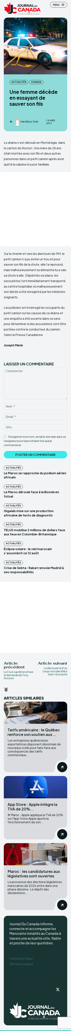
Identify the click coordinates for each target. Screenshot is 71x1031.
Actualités (18, 82)
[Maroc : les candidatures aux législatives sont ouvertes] (35, 854)
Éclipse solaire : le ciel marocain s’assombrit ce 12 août (28, 551)
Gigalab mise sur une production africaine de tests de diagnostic (29, 513)
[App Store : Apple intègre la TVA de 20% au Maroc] (35, 787)
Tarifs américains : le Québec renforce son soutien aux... (34, 732)
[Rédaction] (17, 122)
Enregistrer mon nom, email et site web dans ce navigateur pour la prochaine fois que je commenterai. (35, 441)
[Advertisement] (35, 209)
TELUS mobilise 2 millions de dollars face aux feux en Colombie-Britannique (34, 532)
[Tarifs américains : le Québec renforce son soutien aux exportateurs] (35, 713)
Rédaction (31, 122)
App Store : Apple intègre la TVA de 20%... (32, 806)
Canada (36, 82)
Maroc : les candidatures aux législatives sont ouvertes (34, 873)
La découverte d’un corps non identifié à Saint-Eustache (55, 671)
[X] (58, 990)
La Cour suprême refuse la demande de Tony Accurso (18, 675)
